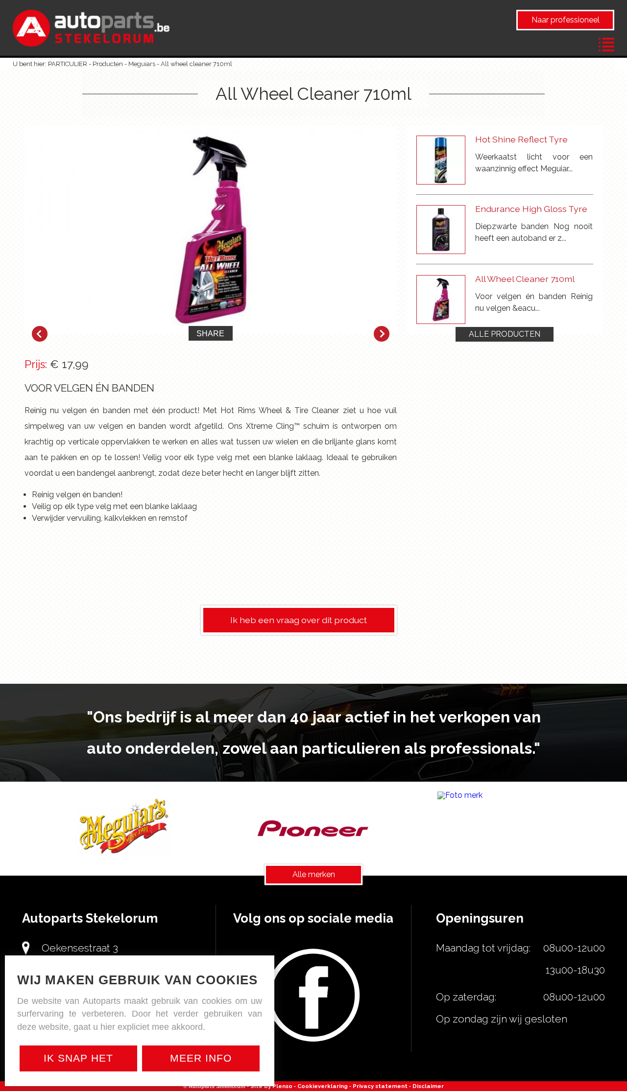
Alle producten (504, 334)
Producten (108, 64)
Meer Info (201, 1058)
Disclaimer (428, 1086)
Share (210, 333)
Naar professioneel (565, 19)
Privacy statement (380, 1086)
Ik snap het (78, 1058)
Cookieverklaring (322, 1086)
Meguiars (141, 64)
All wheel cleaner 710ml (196, 64)
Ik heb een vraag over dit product (298, 620)
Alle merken (313, 874)
